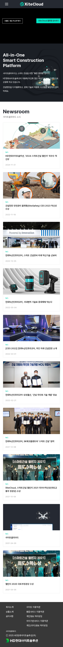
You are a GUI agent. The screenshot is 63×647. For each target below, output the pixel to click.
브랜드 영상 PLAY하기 (13, 21)
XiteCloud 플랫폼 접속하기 (48, 21)
